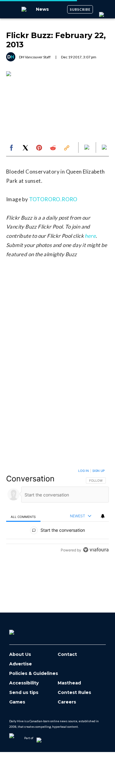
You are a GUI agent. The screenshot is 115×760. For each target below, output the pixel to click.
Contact (67, 654)
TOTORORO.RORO (53, 199)
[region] (57, 512)
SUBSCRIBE (80, 9)
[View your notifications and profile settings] (103, 516)
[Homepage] (21, 630)
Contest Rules (74, 692)
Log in (83, 470)
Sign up (98, 470)
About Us (20, 654)
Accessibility (24, 683)
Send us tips (23, 692)
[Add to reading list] (105, 148)
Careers (67, 702)
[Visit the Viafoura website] (96, 549)
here (90, 236)
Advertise (20, 664)
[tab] (23, 516)
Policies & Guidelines (33, 673)
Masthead (69, 683)
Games (17, 702)
